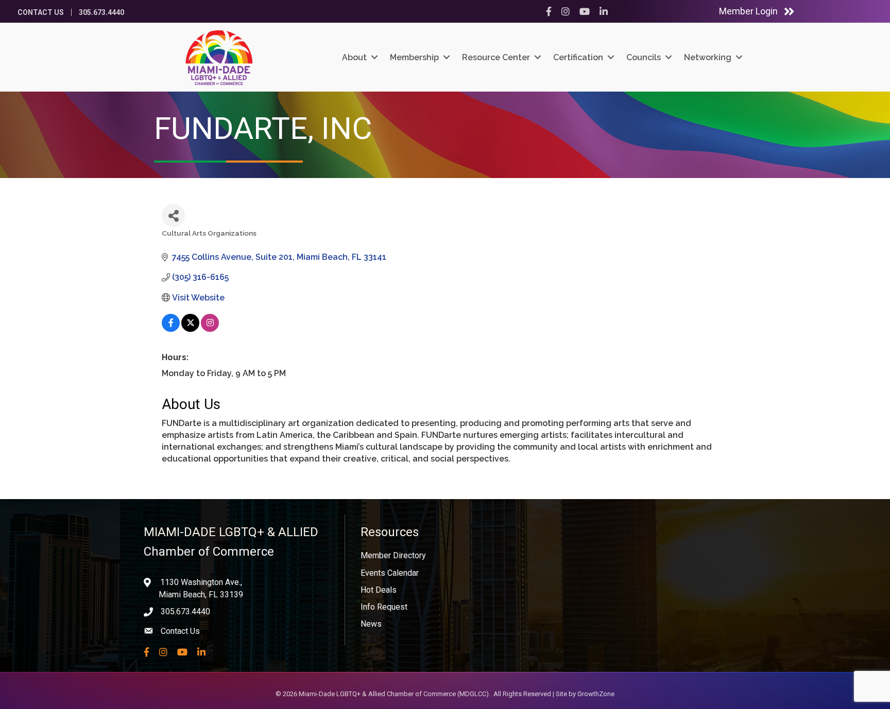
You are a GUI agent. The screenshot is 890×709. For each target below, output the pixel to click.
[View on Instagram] (210, 329)
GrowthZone (595, 694)
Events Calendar (390, 573)
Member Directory (393, 555)
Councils (643, 57)
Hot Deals (379, 590)
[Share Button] (173, 215)
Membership (414, 57)
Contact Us (41, 12)
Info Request (384, 607)
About (354, 57)
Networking (707, 57)
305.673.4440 (101, 12)
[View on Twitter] (190, 329)
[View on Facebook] (171, 329)
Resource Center (496, 57)
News (371, 624)
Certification (578, 57)
